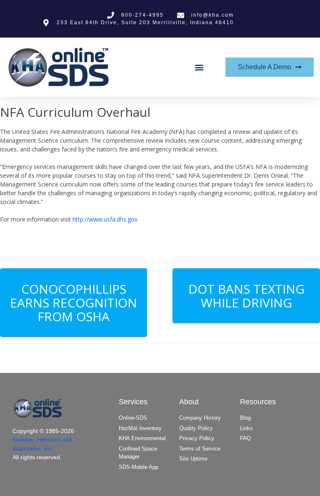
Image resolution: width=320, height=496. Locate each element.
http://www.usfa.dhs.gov (105, 219)
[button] (199, 67)
